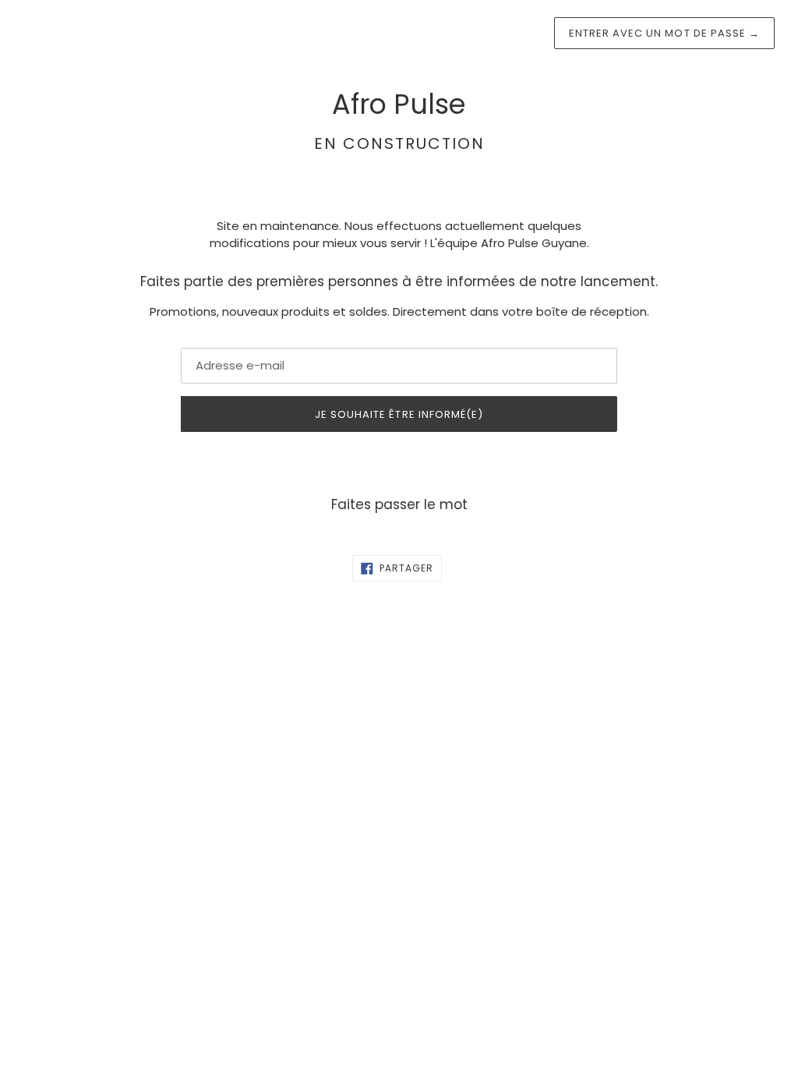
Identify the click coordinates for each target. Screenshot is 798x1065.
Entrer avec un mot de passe (664, 33)
